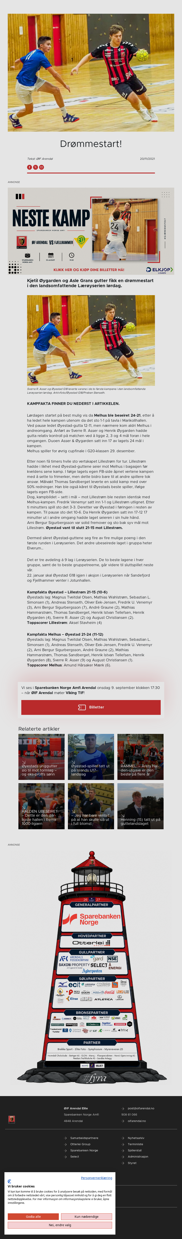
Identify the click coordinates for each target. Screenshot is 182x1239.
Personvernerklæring (96, 1178)
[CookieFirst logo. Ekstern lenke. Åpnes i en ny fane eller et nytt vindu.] (9, 1181)
